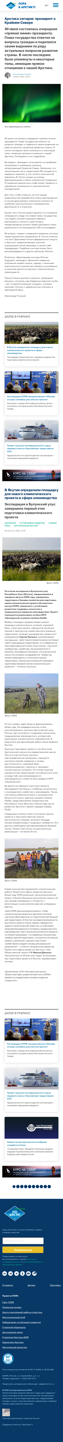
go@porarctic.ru (46, 1384)
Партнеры (55, 1285)
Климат (53, 523)
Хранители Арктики (13, 1342)
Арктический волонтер (14, 1347)
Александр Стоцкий (22, 74)
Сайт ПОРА (8, 1302)
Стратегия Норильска (14, 1327)
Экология (10, 523)
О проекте (7, 1285)
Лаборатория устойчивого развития (21, 1322)
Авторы (31, 1285)
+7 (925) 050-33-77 (28, 1378)
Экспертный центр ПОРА (20, 1390)
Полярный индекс (12, 1307)
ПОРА (7, 526)
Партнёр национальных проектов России (20, 1418)
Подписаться (23, 1250)
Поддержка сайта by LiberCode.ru (17, 1424)
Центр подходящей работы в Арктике (22, 1312)
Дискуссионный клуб (13, 1317)
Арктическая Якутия (26, 526)
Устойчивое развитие (32, 523)
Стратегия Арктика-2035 (15, 1337)
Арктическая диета (12, 1332)
